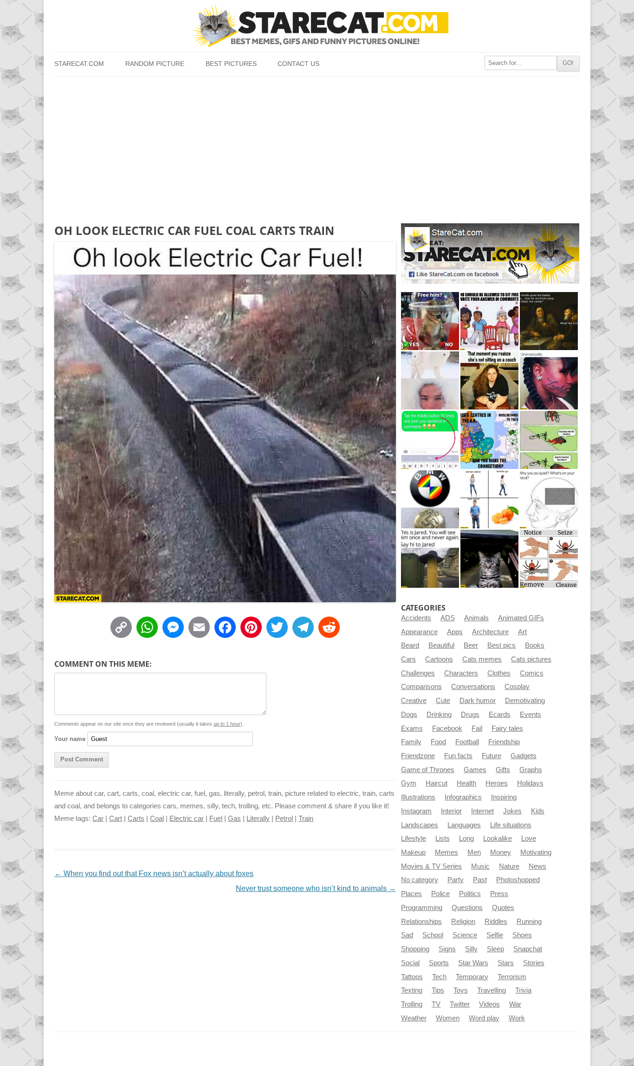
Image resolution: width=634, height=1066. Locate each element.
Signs (447, 949)
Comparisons (421, 686)
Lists (442, 838)
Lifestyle (413, 838)
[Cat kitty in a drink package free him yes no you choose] (430, 321)
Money (500, 852)
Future (491, 756)
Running (529, 921)
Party (455, 880)
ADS (447, 618)
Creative (414, 700)
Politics (470, 893)
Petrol (284, 818)
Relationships (421, 921)
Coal (157, 818)
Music (480, 866)
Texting (411, 990)
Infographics (463, 797)
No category (419, 880)
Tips (438, 990)
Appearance (419, 632)
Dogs (409, 714)
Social (410, 963)
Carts (136, 818)
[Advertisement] (316, 146)
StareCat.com (79, 63)
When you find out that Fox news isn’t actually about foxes (153, 874)
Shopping (415, 949)
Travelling (491, 990)
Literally (258, 818)
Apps (455, 632)
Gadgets (524, 756)
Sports (439, 963)
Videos (489, 1004)
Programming (421, 907)
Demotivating (525, 700)
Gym (408, 783)
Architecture (490, 632)
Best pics (501, 645)
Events (530, 714)
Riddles (496, 921)
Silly (471, 949)
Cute (443, 700)
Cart (115, 818)
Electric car (186, 818)
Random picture (154, 63)
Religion (463, 921)
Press (499, 893)
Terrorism (512, 977)
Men (474, 852)
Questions (467, 907)
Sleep (495, 949)
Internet (482, 811)
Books (534, 645)
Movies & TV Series (431, 866)
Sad (407, 935)
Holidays (530, 783)
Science (465, 935)
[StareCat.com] (316, 26)
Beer (471, 645)
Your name (69, 738)
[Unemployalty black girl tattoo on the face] (549, 380)
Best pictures (231, 63)
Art (522, 632)
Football (467, 742)
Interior (451, 811)
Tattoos (412, 977)
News (537, 866)
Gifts (503, 770)
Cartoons (439, 659)
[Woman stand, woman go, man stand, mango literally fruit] (489, 499)
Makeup (413, 852)
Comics (531, 673)
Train (305, 818)
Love (528, 838)
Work (517, 1018)
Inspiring (504, 797)
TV (436, 1004)
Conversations (473, 686)
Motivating (535, 852)
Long (466, 838)
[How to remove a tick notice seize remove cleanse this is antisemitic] (549, 559)
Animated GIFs (521, 618)
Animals (476, 618)
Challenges (418, 673)
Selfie (494, 935)
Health (466, 783)
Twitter (460, 1004)
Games (475, 770)
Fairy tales (507, 728)
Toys (460, 990)
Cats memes (482, 659)
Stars (506, 963)
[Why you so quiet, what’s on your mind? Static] (549, 499)
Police (440, 893)
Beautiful (441, 645)
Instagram (416, 811)
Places (411, 893)
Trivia (523, 990)
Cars (408, 659)
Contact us (298, 63)
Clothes (499, 673)
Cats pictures (531, 659)
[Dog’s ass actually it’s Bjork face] (430, 380)
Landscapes (419, 825)
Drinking (439, 714)
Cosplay (517, 686)
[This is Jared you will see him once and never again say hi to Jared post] (430, 559)
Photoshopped (518, 880)
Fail (477, 728)
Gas (234, 818)
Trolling (411, 1004)
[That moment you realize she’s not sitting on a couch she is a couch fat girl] (489, 380)
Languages (464, 825)
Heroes (496, 783)
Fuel (215, 818)
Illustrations (418, 797)
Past (480, 880)
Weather (414, 1018)
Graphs (530, 770)
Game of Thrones (427, 770)
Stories (533, 963)
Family (411, 742)
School (432, 935)
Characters (461, 673)
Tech (439, 977)
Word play (484, 1018)
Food (438, 742)
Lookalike (497, 838)
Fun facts (458, 756)
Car (98, 818)
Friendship (504, 742)
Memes (446, 852)
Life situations (510, 825)
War (515, 1004)
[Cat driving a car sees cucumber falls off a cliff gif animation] (489, 559)
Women (447, 1018)
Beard (410, 645)
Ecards (500, 714)
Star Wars (473, 963)
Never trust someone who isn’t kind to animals (316, 888)
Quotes (503, 907)
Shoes (522, 935)
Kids (537, 811)
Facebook (447, 728)
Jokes (512, 811)
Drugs (470, 714)
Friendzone (418, 756)
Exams (412, 728)
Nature (509, 866)
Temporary (472, 977)
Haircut (436, 783)
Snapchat (527, 949)
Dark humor (477, 700)
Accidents (416, 618)
